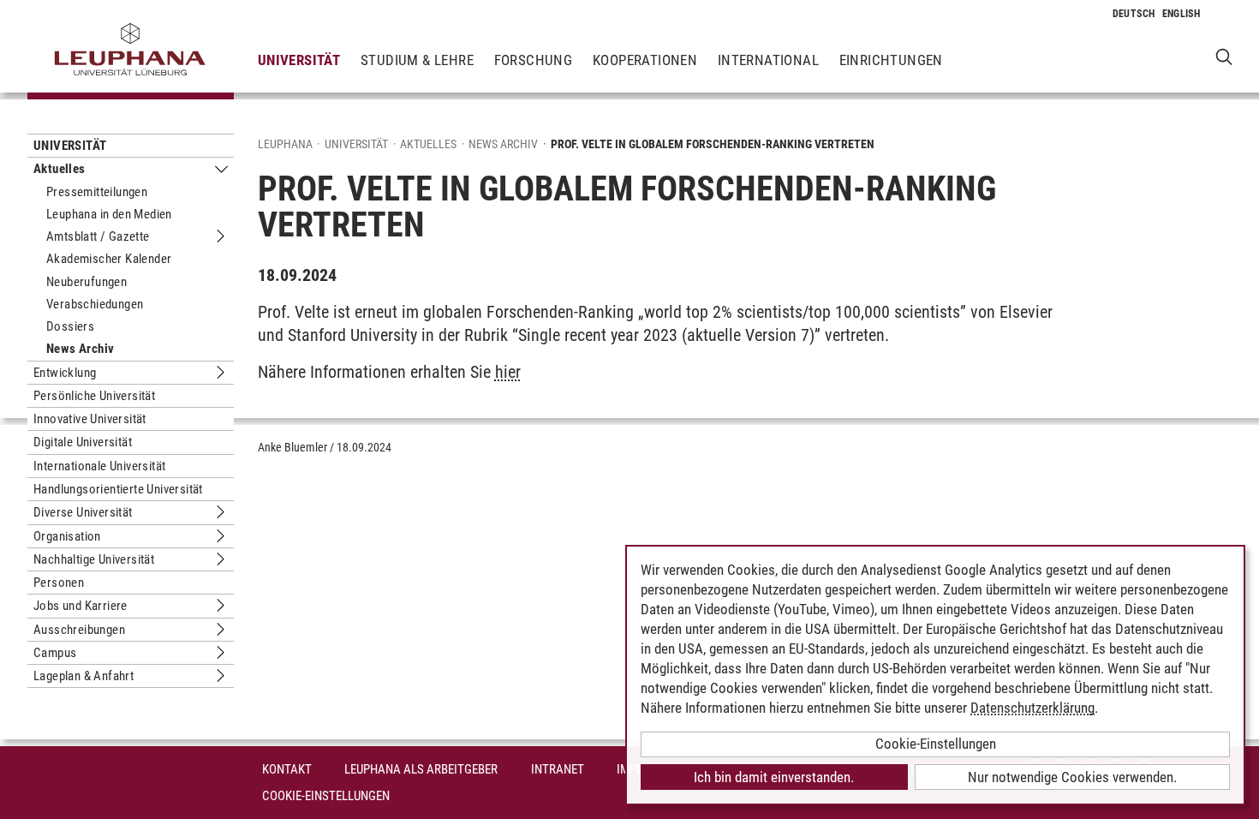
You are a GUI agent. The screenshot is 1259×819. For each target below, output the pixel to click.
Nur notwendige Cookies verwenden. (1072, 777)
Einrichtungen (891, 60)
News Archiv (80, 348)
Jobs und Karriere (80, 605)
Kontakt (287, 769)
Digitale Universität (82, 442)
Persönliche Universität (94, 396)
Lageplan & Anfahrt (83, 676)
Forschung (533, 60)
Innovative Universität (89, 419)
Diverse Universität (83, 512)
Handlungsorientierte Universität (118, 489)
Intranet (557, 769)
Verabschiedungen (94, 304)
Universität (299, 60)
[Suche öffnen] (1224, 56)
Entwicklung (64, 372)
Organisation (67, 536)
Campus (54, 653)
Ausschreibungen (79, 629)
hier (508, 372)
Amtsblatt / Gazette (98, 236)
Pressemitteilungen (96, 192)
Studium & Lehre (417, 60)
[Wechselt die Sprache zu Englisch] (1181, 14)
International (768, 60)
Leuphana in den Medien (109, 214)
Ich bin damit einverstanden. (774, 777)
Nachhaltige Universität (93, 559)
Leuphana (285, 144)
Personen (58, 582)
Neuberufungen (86, 282)
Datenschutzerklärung (1032, 707)
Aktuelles (59, 168)
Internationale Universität (99, 466)
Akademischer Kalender (108, 258)
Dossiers (70, 326)
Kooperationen (645, 60)
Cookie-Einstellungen (326, 796)
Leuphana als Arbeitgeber (421, 769)
